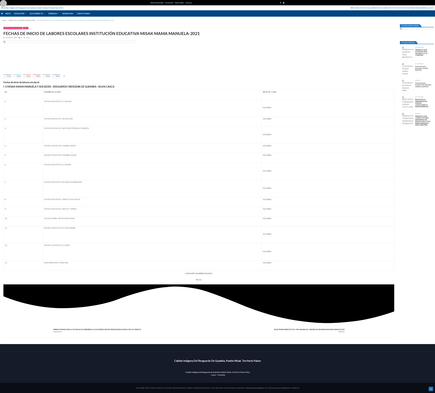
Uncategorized (419, 47)
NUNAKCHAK (67, 13)
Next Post (341, 331)
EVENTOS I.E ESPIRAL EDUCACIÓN (13, 28)
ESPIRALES (52, 13)
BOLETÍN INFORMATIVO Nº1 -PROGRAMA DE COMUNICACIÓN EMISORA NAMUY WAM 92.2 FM (309, 329)
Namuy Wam (179, 3)
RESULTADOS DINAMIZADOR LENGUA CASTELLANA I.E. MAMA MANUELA (422, 103)
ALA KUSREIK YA (36, 13)
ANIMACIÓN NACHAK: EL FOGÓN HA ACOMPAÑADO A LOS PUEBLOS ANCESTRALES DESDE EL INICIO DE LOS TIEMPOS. (97, 329)
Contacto (188, 3)
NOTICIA (25, 28)
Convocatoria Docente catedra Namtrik (421, 68)
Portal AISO (169, 3)
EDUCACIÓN (19, 13)
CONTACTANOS (83, 13)
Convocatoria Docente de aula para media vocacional (423, 84)
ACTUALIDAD (419, 63)
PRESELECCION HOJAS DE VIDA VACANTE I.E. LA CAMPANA (421, 52)
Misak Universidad (157, 3)
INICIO (8, 13)
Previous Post (57, 331)
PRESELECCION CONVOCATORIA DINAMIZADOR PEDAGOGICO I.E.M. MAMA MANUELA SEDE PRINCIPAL (422, 120)
